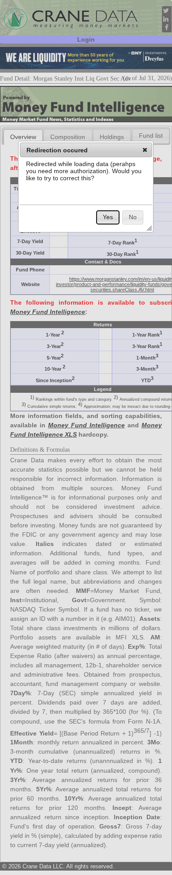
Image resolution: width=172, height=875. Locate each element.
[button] (145, 149)
